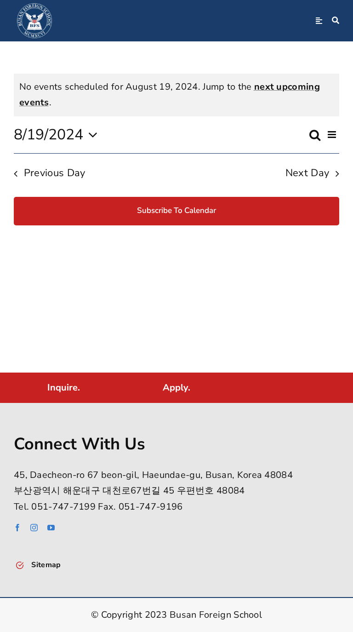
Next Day (307, 173)
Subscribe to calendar (176, 210)
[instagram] (34, 527)
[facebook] (17, 527)
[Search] (335, 20)
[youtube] (51, 527)
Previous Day (54, 173)
